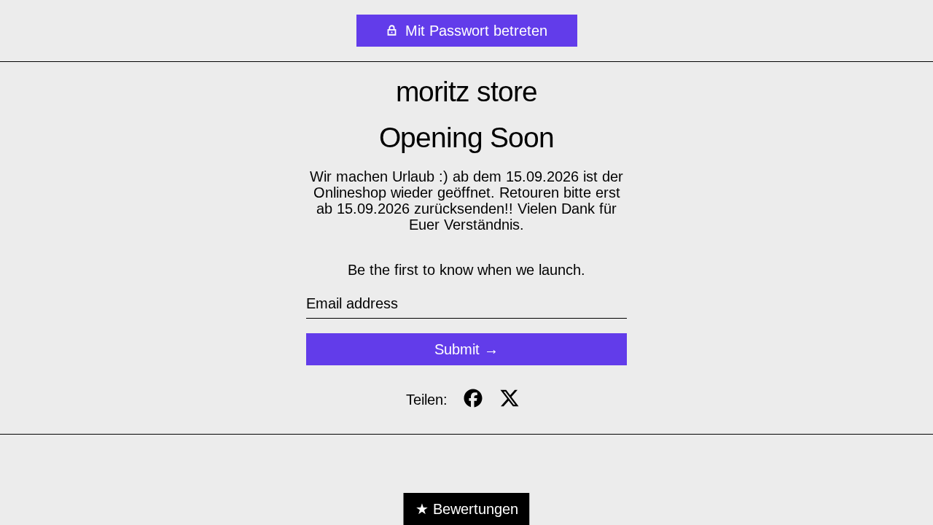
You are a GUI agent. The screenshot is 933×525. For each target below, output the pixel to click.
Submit (457, 349)
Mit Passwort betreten (474, 31)
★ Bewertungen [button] (466, 509)
